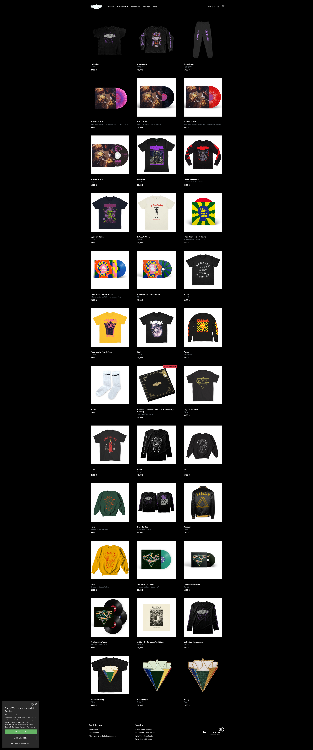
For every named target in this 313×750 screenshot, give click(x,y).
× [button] (36, 704)
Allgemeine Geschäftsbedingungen (102, 736)
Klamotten (135, 6)
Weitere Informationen (28, 727)
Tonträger (146, 6)
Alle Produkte (122, 6)
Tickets (111, 6)
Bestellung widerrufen (143, 739)
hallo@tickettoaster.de (144, 736)
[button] (21, 743)
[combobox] (32, 704)
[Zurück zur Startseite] (96, 6)
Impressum (93, 729)
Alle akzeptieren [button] (20, 732)
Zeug (155, 6)
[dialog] (20, 724)
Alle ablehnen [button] (20, 738)
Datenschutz (94, 733)
